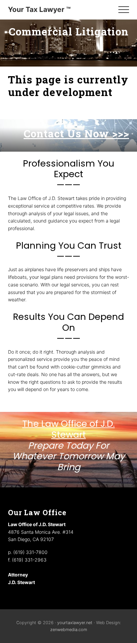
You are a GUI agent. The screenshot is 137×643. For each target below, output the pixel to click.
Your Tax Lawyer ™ (39, 9)
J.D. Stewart (21, 582)
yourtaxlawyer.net (74, 622)
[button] (123, 9)
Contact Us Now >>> (76, 133)
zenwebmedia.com (68, 629)
